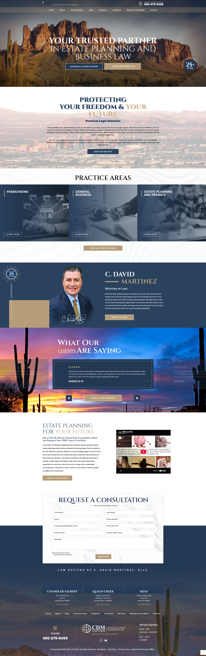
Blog (91, 10)
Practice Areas (77, 10)
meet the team (119, 317)
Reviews (121, 613)
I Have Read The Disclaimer (63, 554)
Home (51, 10)
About (62, 10)
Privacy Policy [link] (124, 649)
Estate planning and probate (34, 212)
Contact (153, 10)
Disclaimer (55, 553)
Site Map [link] (112, 649)
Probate (103, 212)
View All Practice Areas (103, 248)
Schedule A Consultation (84, 66)
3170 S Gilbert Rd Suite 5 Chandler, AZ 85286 (62, 598)
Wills (171, 212)
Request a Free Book (136, 10)
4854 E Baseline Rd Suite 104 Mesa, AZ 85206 (144, 598)
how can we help (103, 151)
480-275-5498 (153, 4)
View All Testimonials (103, 398)
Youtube (105, 640)
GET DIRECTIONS (62, 604)
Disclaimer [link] (101, 649)
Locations (117, 10)
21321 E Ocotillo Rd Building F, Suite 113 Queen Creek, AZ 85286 (103, 598)
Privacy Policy (65, 553)
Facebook (100, 640)
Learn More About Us (123, 66)
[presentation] (69, 398)
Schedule (103, 10)
